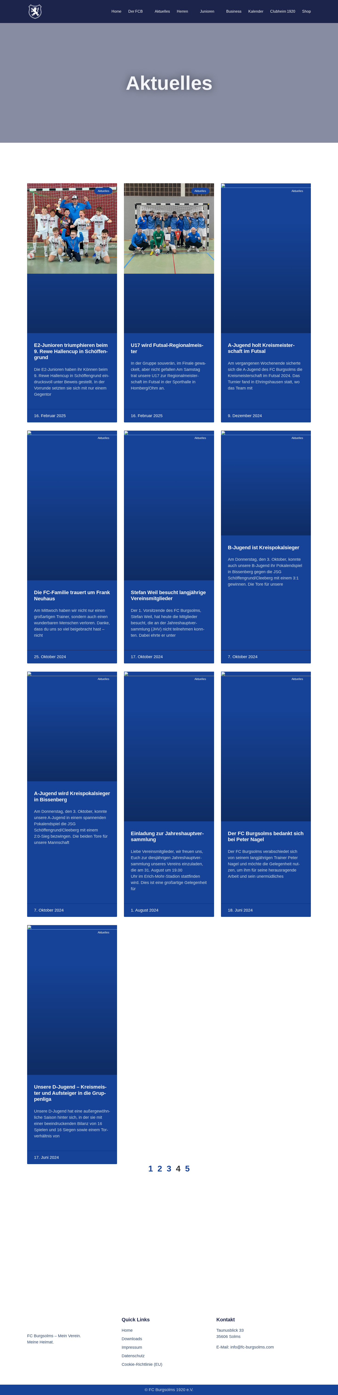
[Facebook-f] (31, 1361)
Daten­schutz (133, 1356)
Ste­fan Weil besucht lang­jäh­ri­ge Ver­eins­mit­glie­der (168, 595)
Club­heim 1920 (282, 11)
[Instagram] (45, 1361)
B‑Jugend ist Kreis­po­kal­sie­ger (263, 547)
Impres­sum (132, 1347)
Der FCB (135, 11)
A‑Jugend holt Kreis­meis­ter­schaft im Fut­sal (261, 348)
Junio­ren (207, 11)
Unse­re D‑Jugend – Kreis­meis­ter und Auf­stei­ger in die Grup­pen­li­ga (70, 1093)
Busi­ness (233, 11)
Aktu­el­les (162, 11)
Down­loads (132, 1339)
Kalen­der (255, 11)
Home (116, 11)
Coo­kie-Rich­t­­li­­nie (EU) (142, 1364)
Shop (306, 11)
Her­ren (182, 11)
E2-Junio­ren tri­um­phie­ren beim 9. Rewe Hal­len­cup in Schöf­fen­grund (71, 351)
